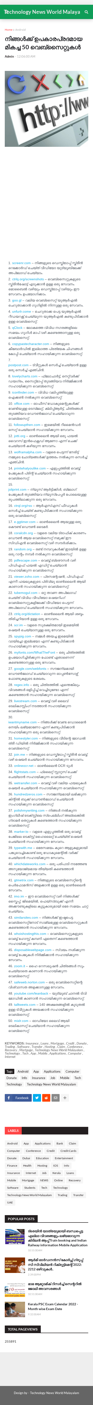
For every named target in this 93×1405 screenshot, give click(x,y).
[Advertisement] (46, 213)
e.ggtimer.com (25, 522)
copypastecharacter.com (31, 344)
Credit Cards (68, 1151)
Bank (60, 1143)
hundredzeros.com (28, 794)
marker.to (21, 831)
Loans (70, 1173)
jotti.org (19, 436)
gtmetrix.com (24, 880)
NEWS (44, 1180)
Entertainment (64, 1158)
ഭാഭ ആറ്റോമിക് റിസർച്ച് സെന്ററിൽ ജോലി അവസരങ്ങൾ (55, 1286)
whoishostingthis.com (30, 934)
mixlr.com (21, 1021)
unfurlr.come (21, 311)
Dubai (26, 1158)
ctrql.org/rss (23, 506)
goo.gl (16, 300)
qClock (17, 328)
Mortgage (28, 1180)
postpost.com (18, 365)
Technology (14, 1084)
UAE (10, 1202)
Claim (72, 1143)
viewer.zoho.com (26, 576)
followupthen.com (27, 425)
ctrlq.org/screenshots (28, 279)
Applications (52, 1071)
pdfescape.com (25, 560)
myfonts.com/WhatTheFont (34, 652)
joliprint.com (17, 489)
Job (52, 1078)
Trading (62, 1195)
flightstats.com (25, 772)
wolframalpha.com (28, 452)
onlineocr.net (23, 766)
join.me (19, 754)
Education (42, 1158)
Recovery (75, 1180)
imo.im (19, 896)
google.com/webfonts (30, 668)
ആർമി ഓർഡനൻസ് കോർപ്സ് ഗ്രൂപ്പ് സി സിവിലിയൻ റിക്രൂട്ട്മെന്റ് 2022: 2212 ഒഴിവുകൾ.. (55, 1264)
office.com (22, 403)
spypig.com (22, 636)
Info (24, 1078)
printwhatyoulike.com (30, 468)
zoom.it (19, 966)
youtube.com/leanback (31, 993)
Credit (51, 1151)
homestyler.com (26, 738)
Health (27, 1165)
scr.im (18, 625)
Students (29, 1187)
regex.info (21, 685)
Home (8, 29)
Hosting (42, 1165)
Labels (13, 1131)
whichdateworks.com (30, 864)
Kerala (56, 1173)
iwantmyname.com (22, 722)
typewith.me (23, 848)
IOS (55, 1165)
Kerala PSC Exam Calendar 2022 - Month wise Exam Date (53, 1306)
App (36, 1071)
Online (58, 1180)
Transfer (78, 1195)
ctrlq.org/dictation (27, 614)
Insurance (38, 1078)
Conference (33, 1151)
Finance (12, 1165)
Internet (31, 1173)
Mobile (64, 1078)
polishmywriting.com (29, 810)
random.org (23, 549)
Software (12, 1187)
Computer (72, 1071)
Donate (11, 1078)
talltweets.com (25, 1004)
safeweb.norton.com (29, 982)
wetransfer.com (25, 783)
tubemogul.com (25, 593)
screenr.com (21, 263)
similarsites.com (26, 917)
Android (20, 29)
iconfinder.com (23, 392)
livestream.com (25, 701)
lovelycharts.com (24, 376)
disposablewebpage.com (33, 950)
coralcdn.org (23, 533)
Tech (77, 1078)
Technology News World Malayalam (46, 12)
